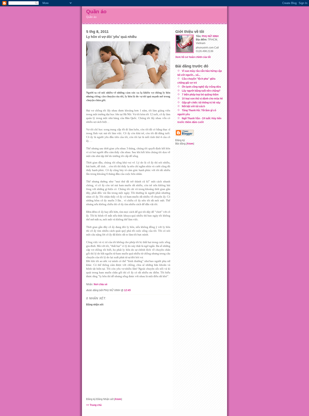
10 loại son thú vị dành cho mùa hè (202, 98)
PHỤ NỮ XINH (210, 36)
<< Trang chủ (94, 405)
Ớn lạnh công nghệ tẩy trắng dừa (201, 86)
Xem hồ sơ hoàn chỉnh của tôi (193, 57)
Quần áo (96, 11)
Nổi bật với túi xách (193, 106)
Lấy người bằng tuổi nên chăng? (201, 90)
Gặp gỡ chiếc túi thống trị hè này (201, 102)
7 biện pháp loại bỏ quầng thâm (200, 94)
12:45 (127, 290)
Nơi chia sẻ (100, 284)
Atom (118, 399)
